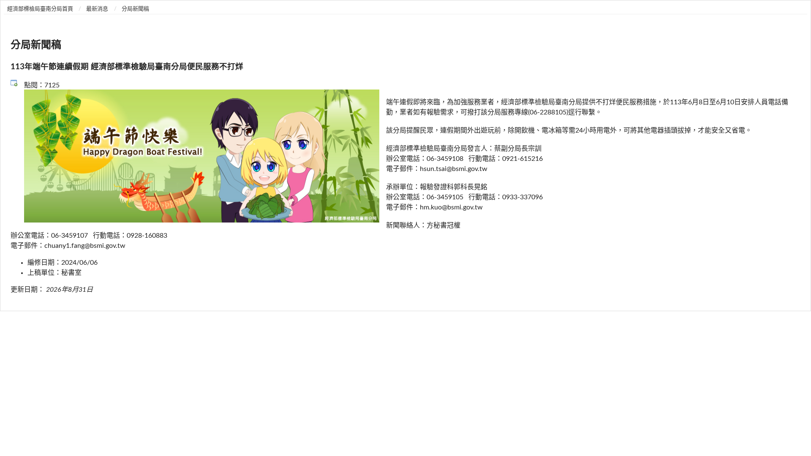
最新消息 (97, 9)
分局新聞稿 (135, 9)
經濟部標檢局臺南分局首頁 (40, 9)
